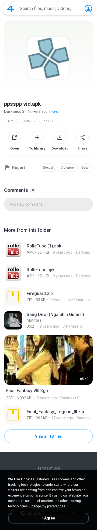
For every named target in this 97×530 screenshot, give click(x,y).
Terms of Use (48, 468)
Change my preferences (47, 506)
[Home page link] (10, 8)
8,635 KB (28, 121)
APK (10, 121)
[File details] (48, 249)
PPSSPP (48, 121)
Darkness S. (15, 111)
